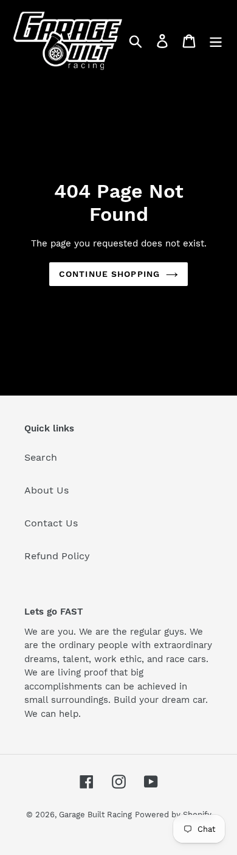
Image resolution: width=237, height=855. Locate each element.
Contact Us (51, 523)
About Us (46, 490)
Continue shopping (109, 274)
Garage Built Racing (95, 814)
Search (40, 457)
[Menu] (215, 41)
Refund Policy (57, 556)
